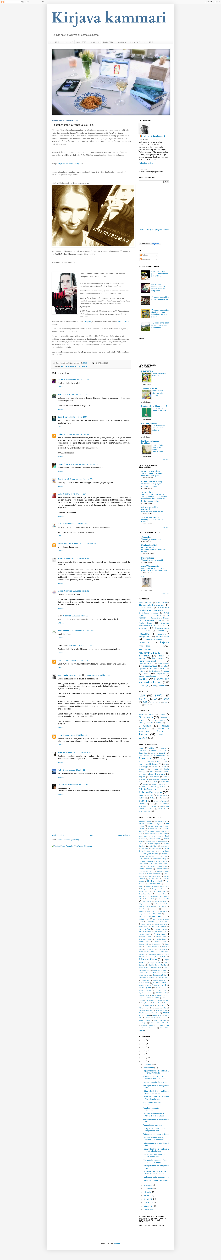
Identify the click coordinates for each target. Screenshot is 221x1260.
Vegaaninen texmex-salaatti (152, 560)
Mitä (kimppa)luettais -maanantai (152, 1103)
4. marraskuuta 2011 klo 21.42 (79, 434)
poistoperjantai (82, 366)
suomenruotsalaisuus (147, 676)
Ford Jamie (151, 866)
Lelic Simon (156, 914)
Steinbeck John (161, 988)
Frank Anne (162, 866)
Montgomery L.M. (161, 931)
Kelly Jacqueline (144, 904)
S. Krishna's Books (150, 517)
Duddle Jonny (150, 856)
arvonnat (64, 366)
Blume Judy (162, 841)
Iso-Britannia (152, 764)
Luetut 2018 (54, 42)
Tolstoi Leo (150, 1000)
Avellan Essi (156, 836)
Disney (141, 602)
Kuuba (167, 771)
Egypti (153, 753)
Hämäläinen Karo (145, 894)
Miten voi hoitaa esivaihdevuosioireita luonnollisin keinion (153, 549)
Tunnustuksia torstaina (152, 1125)
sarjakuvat (161, 674)
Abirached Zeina (145, 821)
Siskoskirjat (156, 615)
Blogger (117, 1243)
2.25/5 (165, 702)
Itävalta (154, 766)
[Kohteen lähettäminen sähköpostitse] (97, 363)
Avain (151, 714)
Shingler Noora (144, 985)
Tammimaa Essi (161, 993)
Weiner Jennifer (144, 1020)
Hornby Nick (143, 891)
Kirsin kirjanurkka (149, 424)
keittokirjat (162, 634)
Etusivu (91, 835)
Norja (154, 784)
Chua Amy (144, 848)
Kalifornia (142, 769)
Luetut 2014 (108, 42)
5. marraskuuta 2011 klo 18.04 (82, 631)
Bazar (162, 714)
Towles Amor (157, 1003)
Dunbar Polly (162, 856)
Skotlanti (163, 798)
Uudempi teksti (58, 835)
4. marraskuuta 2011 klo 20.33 (76, 380)
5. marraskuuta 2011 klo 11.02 (76, 591)
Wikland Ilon (154, 1023)
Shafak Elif (146, 980)
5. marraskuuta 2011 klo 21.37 (79, 645)
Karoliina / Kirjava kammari (69, 675)
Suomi (143, 800)
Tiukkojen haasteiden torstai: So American (160, 298)
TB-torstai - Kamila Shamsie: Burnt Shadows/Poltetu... (154, 1172)
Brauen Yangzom (154, 843)
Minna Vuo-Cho (64, 544)
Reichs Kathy (143, 967)
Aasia (141, 748)
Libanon (143, 774)
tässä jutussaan (123, 321)
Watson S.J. (163, 1018)
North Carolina (164, 784)
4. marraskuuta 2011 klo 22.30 (82, 479)
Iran (165, 761)
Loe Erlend (151, 921)
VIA (142, 577)
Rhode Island (162, 795)
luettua (142, 658)
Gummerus (146, 717)
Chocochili (146, 537)
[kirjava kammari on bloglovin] (150, 245)
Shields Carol (159, 982)
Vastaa (60, 387)
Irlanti (140, 764)
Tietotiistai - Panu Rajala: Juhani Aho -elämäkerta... (156, 1098)
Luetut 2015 (95, 42)
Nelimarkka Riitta (145, 939)
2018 (143, 1040)
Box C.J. (142, 843)
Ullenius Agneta (159, 1008)
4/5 (155, 699)
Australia (154, 750)
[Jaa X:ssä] (102, 363)
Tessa (60, 559)
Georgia (163, 759)
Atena (141, 714)
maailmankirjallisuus (146, 663)
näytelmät (142, 669)
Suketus (61, 753)
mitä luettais (163, 663)
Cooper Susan (163, 851)
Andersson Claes (153, 831)
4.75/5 (158, 695)
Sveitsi (156, 801)
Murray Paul (161, 936)
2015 (143, 1051)
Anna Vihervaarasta (150, 566)
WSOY (143, 737)
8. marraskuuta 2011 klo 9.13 (75, 735)
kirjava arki (72, 366)
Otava (147, 725)
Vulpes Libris (147, 492)
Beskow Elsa (150, 841)
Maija (60, 524)
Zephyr (88, 321)
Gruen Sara (153, 878)
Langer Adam (143, 914)
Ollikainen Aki (156, 944)
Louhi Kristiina (164, 921)
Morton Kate (159, 934)
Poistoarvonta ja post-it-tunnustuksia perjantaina (159, 273)
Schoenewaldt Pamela (146, 977)
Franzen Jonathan (145, 869)
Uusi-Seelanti (143, 806)
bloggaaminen (162, 628)
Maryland (142, 777)
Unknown (62, 434)
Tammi (143, 734)
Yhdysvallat (144, 811)
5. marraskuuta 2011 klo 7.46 (75, 524)
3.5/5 (145, 702)
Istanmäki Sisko (156, 896)
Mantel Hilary (143, 926)
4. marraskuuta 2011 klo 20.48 (75, 395)
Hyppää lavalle (161, 603)
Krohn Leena (154, 909)
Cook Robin (151, 851)
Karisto (144, 720)
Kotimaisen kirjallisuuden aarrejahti (154, 609)
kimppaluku (144, 636)
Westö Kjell (142, 1023)
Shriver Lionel (159, 985)
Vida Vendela (143, 1013)
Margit (61, 591)
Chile (164, 750)
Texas (151, 804)
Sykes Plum (161, 990)
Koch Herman (162, 906)
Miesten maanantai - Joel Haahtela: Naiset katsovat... (155, 1077)
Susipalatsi (149, 620)
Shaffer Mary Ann (159, 980)
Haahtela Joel (154, 881)
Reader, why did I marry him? (154, 406)
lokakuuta (148, 1185)
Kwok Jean (150, 911)
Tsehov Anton (149, 1005)
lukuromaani (158, 658)
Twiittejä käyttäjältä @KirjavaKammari (154, 230)
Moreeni (159, 723)
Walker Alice (156, 1015)
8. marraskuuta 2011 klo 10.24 (78, 753)
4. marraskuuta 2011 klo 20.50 (75, 417)
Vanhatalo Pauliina (145, 1010)
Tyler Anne (161, 1005)
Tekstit (145, 255)
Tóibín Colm (143, 1008)
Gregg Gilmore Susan (153, 876)
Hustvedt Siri (159, 891)
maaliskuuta (149, 1209)
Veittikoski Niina (161, 1010)
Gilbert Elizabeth (153, 874)
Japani (163, 767)
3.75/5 (166, 699)
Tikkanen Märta (153, 998)
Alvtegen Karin (153, 828)
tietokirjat (143, 679)
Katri (60, 395)
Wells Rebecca (160, 1020)
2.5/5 (140, 705)
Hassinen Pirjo (154, 884)
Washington (162, 809)
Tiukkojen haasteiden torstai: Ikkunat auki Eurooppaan (160, 325)
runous (166, 671)
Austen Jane (162, 834)
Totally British (145, 623)
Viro (161, 806)
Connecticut (143, 753)
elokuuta (147, 1192)
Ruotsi (141, 798)
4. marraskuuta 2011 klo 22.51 (75, 494)
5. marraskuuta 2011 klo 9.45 (84, 544)
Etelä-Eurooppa (159, 755)
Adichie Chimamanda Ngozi (150, 824)
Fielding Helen (161, 861)
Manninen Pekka (161, 924)
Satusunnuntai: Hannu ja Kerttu (156, 1134)
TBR (159, 620)
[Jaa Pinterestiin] (107, 363)
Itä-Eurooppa (143, 767)
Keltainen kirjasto (145, 608)
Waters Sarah (150, 1018)
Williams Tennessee (148, 1025)
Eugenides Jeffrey (159, 859)
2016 (143, 1047)
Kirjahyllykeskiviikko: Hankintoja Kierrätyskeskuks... (156, 1150)
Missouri (164, 779)
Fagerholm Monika (146, 861)
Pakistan (163, 787)
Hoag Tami (145, 889)
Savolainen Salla (159, 975)
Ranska (150, 795)
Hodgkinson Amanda (159, 889)
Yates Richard (164, 1025)
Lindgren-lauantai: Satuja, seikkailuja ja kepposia (153, 1139)
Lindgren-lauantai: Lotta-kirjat (155, 1082)
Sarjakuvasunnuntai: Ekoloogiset (151, 1109)
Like (140, 723)
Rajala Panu (155, 962)
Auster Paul (143, 836)
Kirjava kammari (109, 18)
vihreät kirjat (143, 685)
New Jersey (152, 782)
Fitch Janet (143, 863)
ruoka (146, 674)
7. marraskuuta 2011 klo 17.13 (97, 675)
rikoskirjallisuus (154, 671)
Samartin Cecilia (159, 972)
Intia (158, 761)
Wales (152, 809)
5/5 (149, 705)
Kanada (155, 769)
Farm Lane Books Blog (151, 482)
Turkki (165, 804)
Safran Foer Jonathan (159, 970)
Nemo (167, 723)
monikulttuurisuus (150, 666)
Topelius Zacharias (162, 1000)
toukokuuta (148, 1202)
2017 (143, 1044)
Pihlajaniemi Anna (154, 954)
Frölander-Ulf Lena (145, 871)
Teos (160, 734)
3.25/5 (153, 702)
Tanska (164, 801)
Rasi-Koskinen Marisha (157, 965)
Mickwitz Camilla (161, 929)
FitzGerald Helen (156, 863)
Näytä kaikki (165, 459)
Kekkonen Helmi (161, 901)
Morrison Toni (144, 934)
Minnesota (144, 779)
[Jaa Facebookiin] (104, 363)
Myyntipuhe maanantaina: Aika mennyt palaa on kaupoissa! (158, 287)
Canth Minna (152, 846)
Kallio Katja (146, 901)
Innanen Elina (161, 894)
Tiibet (158, 804)
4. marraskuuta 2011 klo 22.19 (85, 464)
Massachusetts (154, 777)
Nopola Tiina (144, 942)
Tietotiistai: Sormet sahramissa (155, 1180)
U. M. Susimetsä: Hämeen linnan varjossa (158, 428)
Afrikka (151, 748)
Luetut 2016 (81, 42)
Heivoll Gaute (164, 886)
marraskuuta (149, 1068)
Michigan (166, 776)
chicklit (147, 631)
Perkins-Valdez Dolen (146, 951)
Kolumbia (159, 771)
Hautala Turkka (151, 886)
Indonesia (150, 761)
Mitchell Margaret (145, 931)
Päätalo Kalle (148, 959)
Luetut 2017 (68, 42)
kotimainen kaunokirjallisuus (149, 651)
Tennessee (142, 804)
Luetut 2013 (121, 42)
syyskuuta (148, 1188)
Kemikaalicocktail (149, 545)
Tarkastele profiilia (146, 163)
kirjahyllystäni (162, 636)
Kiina (151, 771)
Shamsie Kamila (144, 983)
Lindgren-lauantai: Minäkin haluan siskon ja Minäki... (154, 1115)
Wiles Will (165, 1023)
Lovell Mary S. (146, 924)
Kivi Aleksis (151, 906)
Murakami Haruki (145, 936)
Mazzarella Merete (159, 926)
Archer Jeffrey (150, 833)
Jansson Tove (163, 899)
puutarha (142, 671)
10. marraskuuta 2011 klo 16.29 (78, 785)
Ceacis (61, 785)
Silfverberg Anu (145, 988)
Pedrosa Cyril (150, 949)
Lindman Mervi (144, 919)
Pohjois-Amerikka (147, 789)
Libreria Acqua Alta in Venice (152, 511)
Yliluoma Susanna (149, 1028)
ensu (60, 735)
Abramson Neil (161, 821)
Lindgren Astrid (155, 916)
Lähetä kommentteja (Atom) (68, 840)
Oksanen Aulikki (160, 941)
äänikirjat (162, 685)
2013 (143, 1054)
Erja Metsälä (63, 479)
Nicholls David (161, 939)
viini (154, 685)
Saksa (152, 798)
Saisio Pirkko (143, 972)
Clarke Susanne (155, 848)
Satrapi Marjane (144, 975)
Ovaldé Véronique (152, 946)
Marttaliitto (149, 723)
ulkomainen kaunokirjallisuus (154, 680)
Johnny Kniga (164, 717)
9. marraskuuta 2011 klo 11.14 (75, 770)
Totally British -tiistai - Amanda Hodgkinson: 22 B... (155, 1129)
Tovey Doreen (145, 1003)
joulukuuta (148, 1064)
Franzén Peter (161, 869)
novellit (164, 666)
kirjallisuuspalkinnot (154, 639)
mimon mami (63, 631)
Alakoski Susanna (155, 826)
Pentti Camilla (162, 949)
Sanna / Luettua (65, 464)
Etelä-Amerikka (144, 755)
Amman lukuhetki (149, 389)
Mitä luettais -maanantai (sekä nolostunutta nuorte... (155, 1161)
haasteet (144, 633)
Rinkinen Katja (156, 967)
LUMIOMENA (147, 371)
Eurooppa (145, 758)
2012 (143, 1058)
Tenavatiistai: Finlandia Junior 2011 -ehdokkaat (155, 1156)
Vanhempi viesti (124, 835)
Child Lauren (165, 846)
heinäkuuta (148, 1195)
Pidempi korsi (147, 558)
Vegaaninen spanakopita (151, 539)
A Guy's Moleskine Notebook (149, 508)
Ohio (143, 787)
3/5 (159, 702)
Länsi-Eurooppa (157, 774)
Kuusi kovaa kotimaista (148, 613)
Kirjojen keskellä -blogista (70, 163)
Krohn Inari (142, 909)
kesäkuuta (148, 1199)
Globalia (149, 603)
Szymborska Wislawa (146, 993)
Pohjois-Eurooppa (150, 792)
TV (166, 620)
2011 (143, 1061)
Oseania (153, 787)
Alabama (163, 748)
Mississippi (155, 779)
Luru (60, 494)
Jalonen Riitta (150, 899)
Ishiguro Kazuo (144, 896)
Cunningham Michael (150, 854)
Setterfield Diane (163, 977)
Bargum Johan (154, 839)
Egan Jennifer (144, 858)
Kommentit (146, 259)
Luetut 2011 (148, 42)
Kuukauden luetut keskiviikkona (156, 1177)
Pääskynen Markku (157, 956)
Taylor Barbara (157, 995)
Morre (60, 380)
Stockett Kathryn (145, 990)
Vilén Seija (155, 1013)
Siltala (160, 731)
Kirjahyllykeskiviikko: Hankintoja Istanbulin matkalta (156, 1072)
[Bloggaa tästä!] (99, 363)
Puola (141, 795)
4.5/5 (142, 695)
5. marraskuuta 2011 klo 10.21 (76, 559)
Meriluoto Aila (144, 929)
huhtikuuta (148, 1206)
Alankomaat (143, 750)
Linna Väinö (157, 919)
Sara (60, 417)
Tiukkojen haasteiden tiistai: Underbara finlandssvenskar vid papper (160, 313)
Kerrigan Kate (158, 904)
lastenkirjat (144, 656)
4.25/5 (142, 699)
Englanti (162, 753)
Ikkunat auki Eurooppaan (151, 605)
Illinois (141, 761)
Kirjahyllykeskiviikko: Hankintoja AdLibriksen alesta (156, 1092)
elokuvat (160, 631)
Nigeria (145, 784)
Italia (165, 764)
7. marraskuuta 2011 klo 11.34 (76, 660)
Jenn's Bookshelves (150, 471)
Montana (142, 782)
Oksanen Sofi (143, 944)
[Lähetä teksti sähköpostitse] (93, 363)
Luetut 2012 (135, 42)
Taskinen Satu (144, 995)
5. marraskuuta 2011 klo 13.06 (75, 616)
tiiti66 (60, 660)
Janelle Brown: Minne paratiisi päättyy (157, 393)
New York (165, 782)
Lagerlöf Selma (162, 911)
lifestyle (162, 656)
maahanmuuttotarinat (147, 661)
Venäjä (153, 806)
